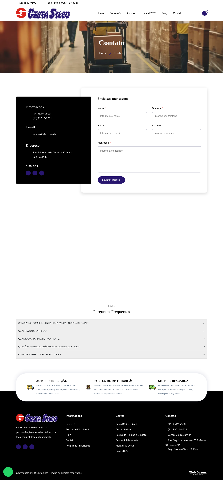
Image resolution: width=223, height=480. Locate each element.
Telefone (157, 108)
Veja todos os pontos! (113, 394)
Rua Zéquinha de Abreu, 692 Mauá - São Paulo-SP (185, 443)
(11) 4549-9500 (27, 3)
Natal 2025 (149, 13)
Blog (164, 13)
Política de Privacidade (78, 446)
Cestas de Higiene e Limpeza (131, 435)
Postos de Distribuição (78, 429)
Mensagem (104, 143)
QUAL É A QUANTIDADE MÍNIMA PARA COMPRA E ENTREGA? (49, 347)
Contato (177, 13)
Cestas (131, 13)
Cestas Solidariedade (127, 440)
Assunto (157, 125)
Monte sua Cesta (125, 446)
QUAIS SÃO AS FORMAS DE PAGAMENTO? (39, 339)
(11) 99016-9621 (42, 118)
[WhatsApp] (8, 472)
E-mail (102, 125)
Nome (102, 108)
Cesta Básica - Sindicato (128, 424)
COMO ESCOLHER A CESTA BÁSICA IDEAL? (39, 355)
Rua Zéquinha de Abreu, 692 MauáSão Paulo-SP (52, 154)
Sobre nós (115, 13)
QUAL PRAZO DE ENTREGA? (32, 331)
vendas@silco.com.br (45, 134)
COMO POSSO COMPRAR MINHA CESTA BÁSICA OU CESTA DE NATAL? (53, 323)
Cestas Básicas (123, 429)
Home (100, 13)
